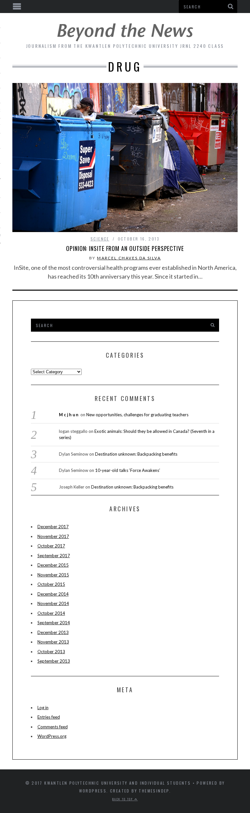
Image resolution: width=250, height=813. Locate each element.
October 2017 (51, 545)
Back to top (123, 799)
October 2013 (51, 651)
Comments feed (52, 726)
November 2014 (53, 603)
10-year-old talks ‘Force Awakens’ (127, 470)
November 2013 (53, 641)
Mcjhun (69, 414)
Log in (43, 707)
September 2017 (53, 555)
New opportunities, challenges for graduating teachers (137, 414)
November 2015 (53, 574)
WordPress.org (51, 736)
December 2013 (53, 632)
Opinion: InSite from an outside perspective (125, 248)
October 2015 (51, 584)
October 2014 (51, 613)
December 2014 (53, 594)
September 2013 (53, 661)
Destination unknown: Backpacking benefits (136, 454)
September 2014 (53, 622)
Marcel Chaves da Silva (129, 257)
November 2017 (53, 536)
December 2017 (53, 526)
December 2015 (53, 565)
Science (99, 238)
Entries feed (48, 717)
